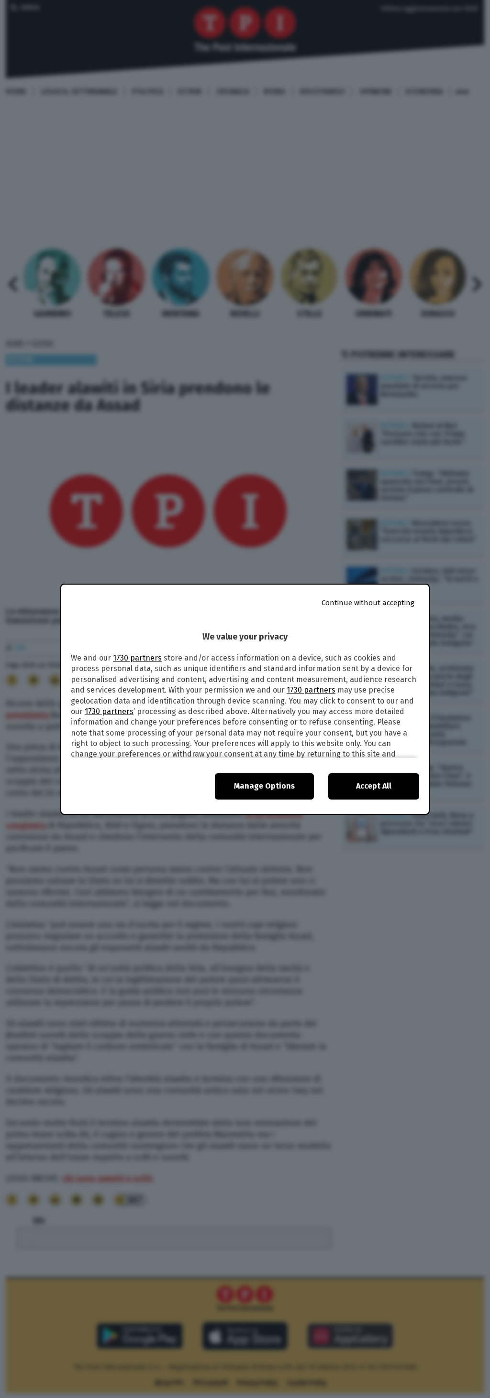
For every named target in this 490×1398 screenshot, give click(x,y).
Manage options (264, 785)
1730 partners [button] (137, 657)
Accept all (373, 785)
